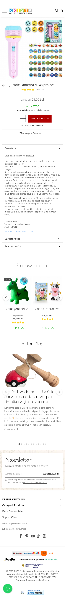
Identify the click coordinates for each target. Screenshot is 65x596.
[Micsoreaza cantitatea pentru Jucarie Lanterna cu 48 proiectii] (23, 120)
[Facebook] (20, 536)
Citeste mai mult (11, 429)
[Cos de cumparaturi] (61, 10)
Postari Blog (32, 343)
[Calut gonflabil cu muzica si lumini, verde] (17, 290)
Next (62, 52)
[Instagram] (44, 536)
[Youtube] (32, 536)
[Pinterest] (26, 536)
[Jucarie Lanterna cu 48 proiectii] (32, 49)
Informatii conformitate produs (19, 231)
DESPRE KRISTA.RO (13, 499)
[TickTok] (38, 536)
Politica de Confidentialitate (35, 482)
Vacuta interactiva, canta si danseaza (47, 309)
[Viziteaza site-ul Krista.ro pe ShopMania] (35, 592)
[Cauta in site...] (56, 10)
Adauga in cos (40, 118)
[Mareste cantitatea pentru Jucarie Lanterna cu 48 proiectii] (23, 117)
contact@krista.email (16, 528)
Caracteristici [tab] (12, 238)
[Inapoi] (2, 85)
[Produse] (5, 12)
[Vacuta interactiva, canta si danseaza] (47, 290)
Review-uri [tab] (13, 246)
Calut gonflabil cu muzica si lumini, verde (18, 309)
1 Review (40, 89)
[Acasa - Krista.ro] (20, 11)
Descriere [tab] (10, 148)
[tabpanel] (32, 49)
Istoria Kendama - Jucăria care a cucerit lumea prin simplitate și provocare (29, 396)
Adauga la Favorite (31, 133)
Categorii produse (13, 505)
